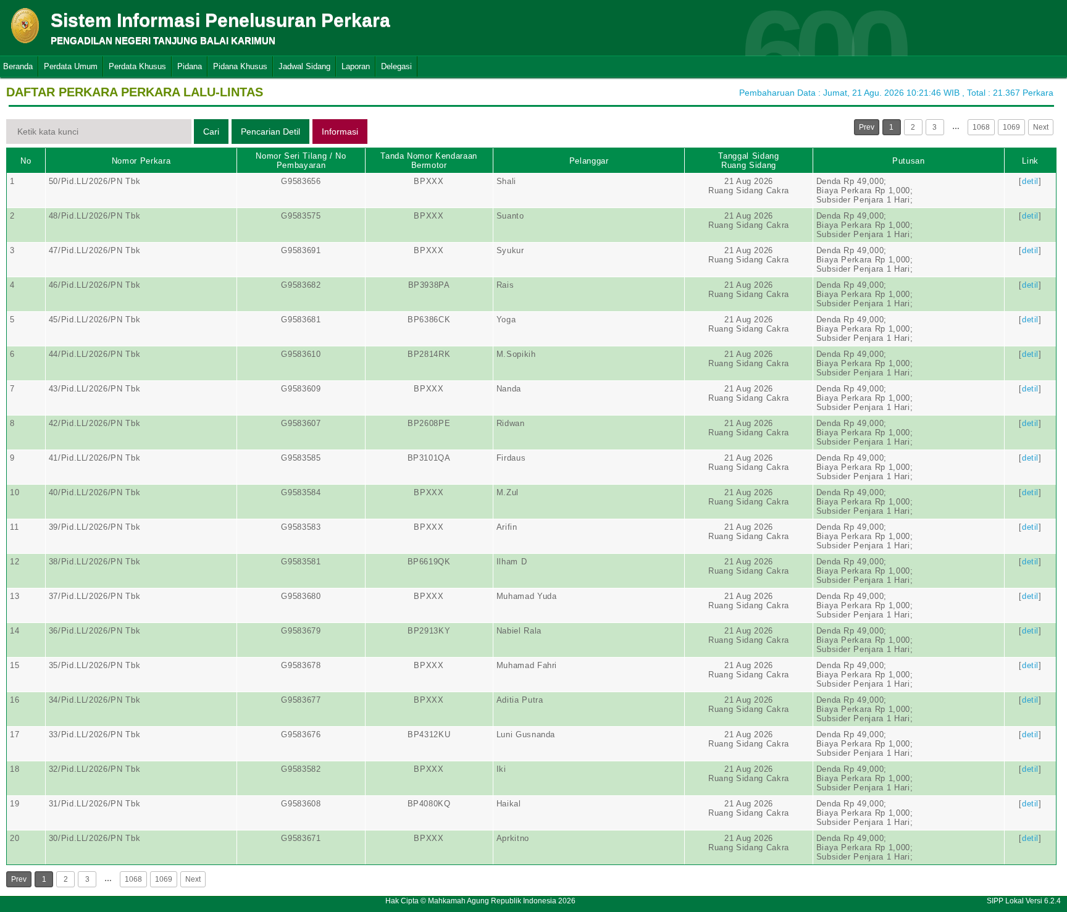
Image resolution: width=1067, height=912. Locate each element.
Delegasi (396, 66)
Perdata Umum (71, 66)
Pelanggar (589, 160)
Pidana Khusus (240, 66)
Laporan (355, 66)
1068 (981, 127)
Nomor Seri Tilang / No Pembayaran (301, 160)
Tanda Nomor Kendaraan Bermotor (428, 160)
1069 (1011, 127)
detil (1030, 181)
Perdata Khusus (137, 66)
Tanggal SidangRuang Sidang (748, 160)
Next (1040, 127)
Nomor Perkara (141, 160)
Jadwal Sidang (304, 66)
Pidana (189, 66)
